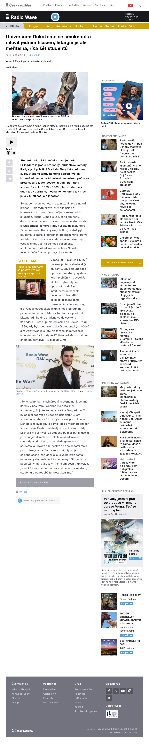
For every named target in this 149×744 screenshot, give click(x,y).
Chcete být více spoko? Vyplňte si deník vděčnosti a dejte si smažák (131, 242)
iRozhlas (47, 5)
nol (25, 491)
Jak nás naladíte (83, 689)
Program (59, 5)
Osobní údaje (103, 729)
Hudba (97, 26)
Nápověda (80, 693)
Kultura (110, 26)
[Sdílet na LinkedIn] (9, 178)
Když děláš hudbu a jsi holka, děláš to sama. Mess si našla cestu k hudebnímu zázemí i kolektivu (131, 445)
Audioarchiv (131, 17)
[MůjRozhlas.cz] (11, 67)
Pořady (48, 26)
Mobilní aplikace (51, 702)
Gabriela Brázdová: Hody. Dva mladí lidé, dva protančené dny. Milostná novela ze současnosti (130, 200)
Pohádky (107, 99)
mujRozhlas (73, 5)
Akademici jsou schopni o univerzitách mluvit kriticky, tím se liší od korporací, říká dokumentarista (131, 361)
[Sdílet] (13, 153)
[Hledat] (139, 5)
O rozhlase (100, 5)
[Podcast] (8, 153)
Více (133, 26)
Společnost (82, 26)
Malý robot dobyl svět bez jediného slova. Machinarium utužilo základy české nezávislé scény (131, 397)
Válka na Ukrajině (21, 689)
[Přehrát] (11, 142)
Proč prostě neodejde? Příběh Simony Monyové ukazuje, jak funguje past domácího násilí (131, 148)
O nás (122, 26)
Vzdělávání (13, 26)
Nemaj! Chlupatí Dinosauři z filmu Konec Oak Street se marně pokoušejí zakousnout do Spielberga (131, 422)
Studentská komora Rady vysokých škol (50, 225)
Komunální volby (21, 693)
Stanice (87, 5)
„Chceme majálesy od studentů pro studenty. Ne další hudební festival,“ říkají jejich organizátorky (131, 289)
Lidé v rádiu (80, 698)
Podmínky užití (120, 729)
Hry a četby (108, 89)
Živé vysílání (109, 110)
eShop (15, 702)
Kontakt (78, 707)
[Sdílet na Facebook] (9, 162)
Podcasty (48, 698)
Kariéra (78, 702)
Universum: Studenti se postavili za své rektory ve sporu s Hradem (30, 271)
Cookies (91, 729)
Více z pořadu (110, 275)
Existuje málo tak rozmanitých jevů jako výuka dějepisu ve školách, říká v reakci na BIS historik (130, 314)
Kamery (129, 20)
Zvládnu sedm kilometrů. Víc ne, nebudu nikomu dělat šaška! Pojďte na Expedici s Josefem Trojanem (131, 173)
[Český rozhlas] (18, 5)
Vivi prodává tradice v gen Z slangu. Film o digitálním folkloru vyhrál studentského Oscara (128, 469)
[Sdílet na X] (9, 170)
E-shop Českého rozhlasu (118, 491)
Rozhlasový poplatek (85, 711)
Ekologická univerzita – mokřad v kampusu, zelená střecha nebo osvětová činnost (131, 337)
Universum (34, 55)
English (133, 729)
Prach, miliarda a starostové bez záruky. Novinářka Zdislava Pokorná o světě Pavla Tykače (131, 223)
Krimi (106, 94)
